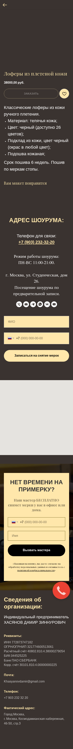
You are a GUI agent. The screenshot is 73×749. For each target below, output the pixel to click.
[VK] (47, 304)
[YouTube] (54, 304)
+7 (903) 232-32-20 (36, 242)
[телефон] (19, 304)
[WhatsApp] (40, 304)
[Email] (26, 304)
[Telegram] (33, 304)
